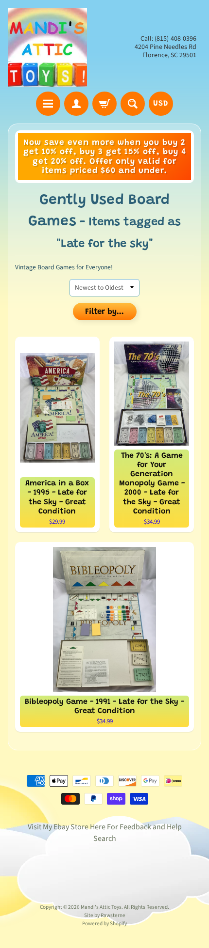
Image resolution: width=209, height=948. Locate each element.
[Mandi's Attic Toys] (47, 47)
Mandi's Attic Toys (101, 907)
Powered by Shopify (104, 923)
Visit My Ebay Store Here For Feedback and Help (105, 827)
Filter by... (104, 312)
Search (104, 838)
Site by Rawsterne (104, 915)
